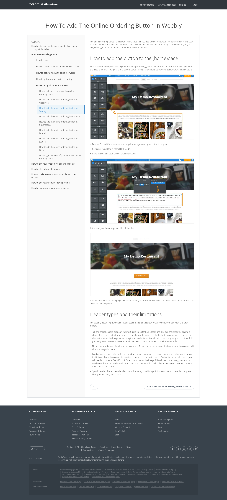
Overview (35, 41)
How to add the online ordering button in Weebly (58, 110)
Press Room (116, 447)
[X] (178, 449)
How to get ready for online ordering (54, 79)
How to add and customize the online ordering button (56, 93)
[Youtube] (195, 449)
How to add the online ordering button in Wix (60, 116)
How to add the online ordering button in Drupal (58, 132)
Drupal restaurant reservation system (75, 477)
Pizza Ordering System (144, 469)
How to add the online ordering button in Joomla (58, 140)
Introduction (42, 60)
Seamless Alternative (104, 487)
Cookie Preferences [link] (106, 450)
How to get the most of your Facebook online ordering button (60, 157)
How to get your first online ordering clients (53, 163)
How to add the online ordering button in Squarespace (58, 123)
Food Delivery (78, 427)
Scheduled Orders (80, 423)
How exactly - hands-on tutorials (52, 85)
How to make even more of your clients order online (53, 176)
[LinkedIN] (184, 449)
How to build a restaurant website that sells (57, 66)
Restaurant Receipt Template (94, 474)
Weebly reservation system (137, 474)
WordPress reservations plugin (123, 482)
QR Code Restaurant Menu (71, 474)
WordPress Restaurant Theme (173, 482)
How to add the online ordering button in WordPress (58, 101)
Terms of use (89, 450)
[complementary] (106, 450)
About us (104, 447)
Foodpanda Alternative (123, 487)
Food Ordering (147, 5)
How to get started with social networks (55, 72)
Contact (70, 447)
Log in (195, 5)
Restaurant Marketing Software (129, 423)
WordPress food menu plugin (148, 482)
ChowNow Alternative (68, 487)
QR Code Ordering (37, 423)
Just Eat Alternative (141, 487)
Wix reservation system (116, 474)
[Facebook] (172, 449)
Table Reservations (80, 434)
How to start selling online (44, 54)
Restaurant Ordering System (91, 469)
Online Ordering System (69, 469)
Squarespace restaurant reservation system (166, 474)
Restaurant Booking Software (164, 472)
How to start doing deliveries (45, 169)
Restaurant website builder (71, 472)
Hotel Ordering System (82, 438)
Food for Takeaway (80, 431)
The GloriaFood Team (86, 447)
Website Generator (123, 427)
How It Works (34, 434)
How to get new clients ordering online (50, 182)
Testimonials (164, 431)
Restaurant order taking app (166, 469)
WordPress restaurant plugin (70, 482)
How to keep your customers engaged (50, 188)
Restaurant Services (167, 5)
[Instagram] (189, 449)
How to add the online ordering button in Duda (58, 149)
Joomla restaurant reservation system (106, 477)
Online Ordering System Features (96, 472)
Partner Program (165, 419)
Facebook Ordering (37, 431)
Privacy (128, 447)
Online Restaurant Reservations (139, 472)
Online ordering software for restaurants (119, 469)
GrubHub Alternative (86, 487)
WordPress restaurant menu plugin (97, 482)
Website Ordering (36, 427)
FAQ (160, 427)
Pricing (182, 5)
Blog (117, 434)
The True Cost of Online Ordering (163, 487)
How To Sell (120, 431)
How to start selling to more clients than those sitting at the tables (54, 48)
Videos (118, 419)
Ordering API (164, 423)
